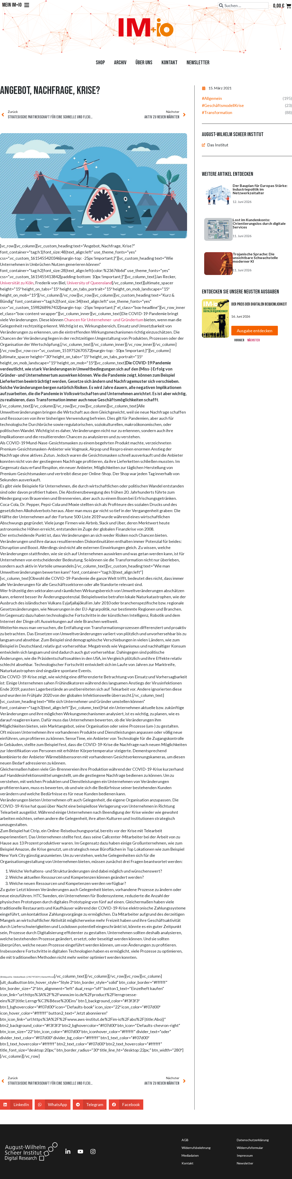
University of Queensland (89, 282)
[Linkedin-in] (67, 1151)
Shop (100, 62)
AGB (185, 1140)
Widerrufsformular (250, 1148)
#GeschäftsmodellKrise (223, 105)
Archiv (120, 62)
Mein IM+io (12, 5)
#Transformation (217, 112)
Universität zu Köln (17, 282)
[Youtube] (80, 1151)
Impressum (245, 1155)
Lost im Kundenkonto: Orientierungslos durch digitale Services (259, 223)
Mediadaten (190, 1155)
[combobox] (243, 5)
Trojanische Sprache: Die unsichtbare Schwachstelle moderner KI (255, 257)
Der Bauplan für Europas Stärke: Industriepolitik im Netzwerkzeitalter (260, 189)
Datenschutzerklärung (253, 1140)
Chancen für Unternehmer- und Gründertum (103, 319)
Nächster (253, 340)
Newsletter (198, 62)
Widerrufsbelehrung (196, 1148)
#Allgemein (212, 98)
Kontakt (169, 62)
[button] (16, 1104)
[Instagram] (93, 1151)
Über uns (144, 62)
